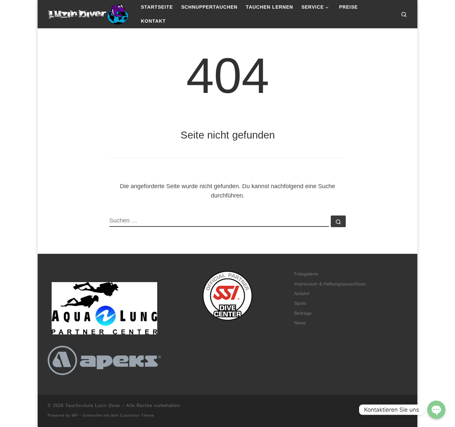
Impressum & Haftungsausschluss (330, 283)
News (300, 322)
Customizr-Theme (137, 415)
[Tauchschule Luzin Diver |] (89, 13)
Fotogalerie (306, 273)
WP (75, 415)
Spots (300, 303)
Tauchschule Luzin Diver (92, 405)
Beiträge (303, 313)
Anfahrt (301, 293)
